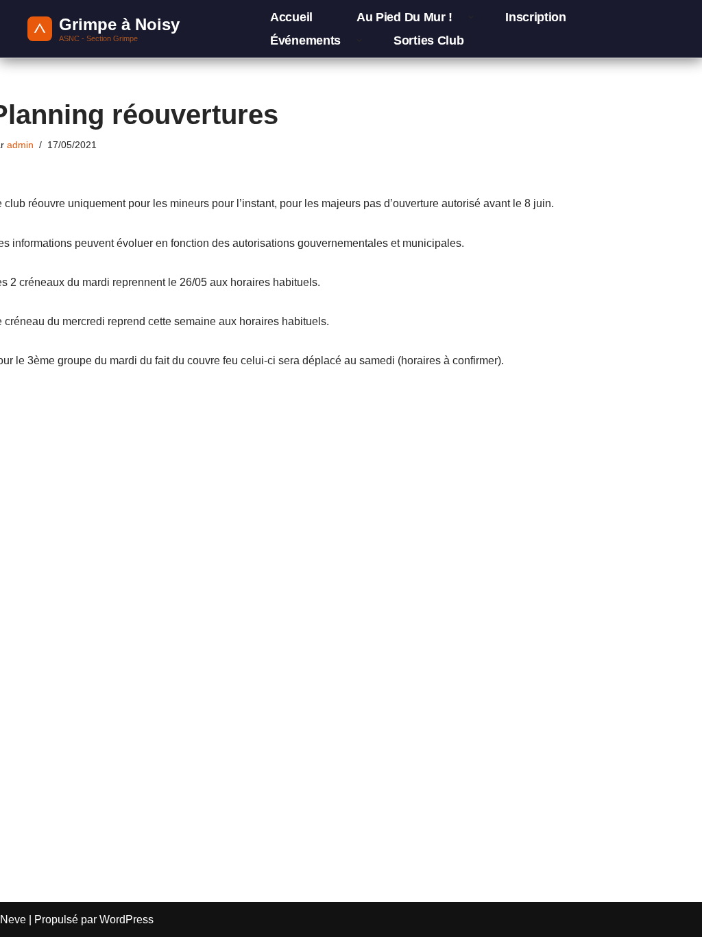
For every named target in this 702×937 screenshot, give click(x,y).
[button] (471, 17)
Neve (13, 919)
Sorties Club (428, 40)
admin (20, 144)
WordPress (126, 919)
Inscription (535, 17)
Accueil (291, 17)
